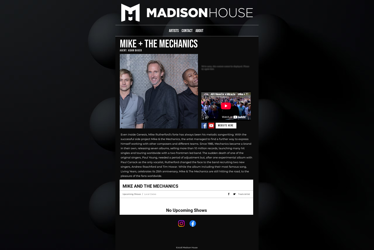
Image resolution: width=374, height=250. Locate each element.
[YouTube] (211, 125)
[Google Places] (181, 223)
